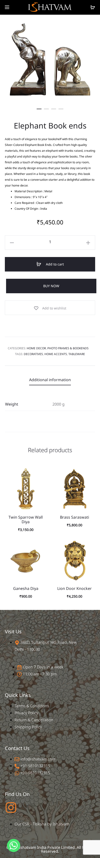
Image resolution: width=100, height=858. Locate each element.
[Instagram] (11, 807)
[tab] (50, 379)
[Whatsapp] (13, 845)
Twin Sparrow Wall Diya (25, 519)
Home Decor (36, 348)
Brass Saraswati (74, 517)
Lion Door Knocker (74, 588)
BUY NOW (51, 286)
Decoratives (33, 354)
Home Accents (55, 354)
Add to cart (54, 264)
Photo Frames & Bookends (68, 348)
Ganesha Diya (25, 588)
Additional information (50, 379)
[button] (39, 107)
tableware (76, 354)
